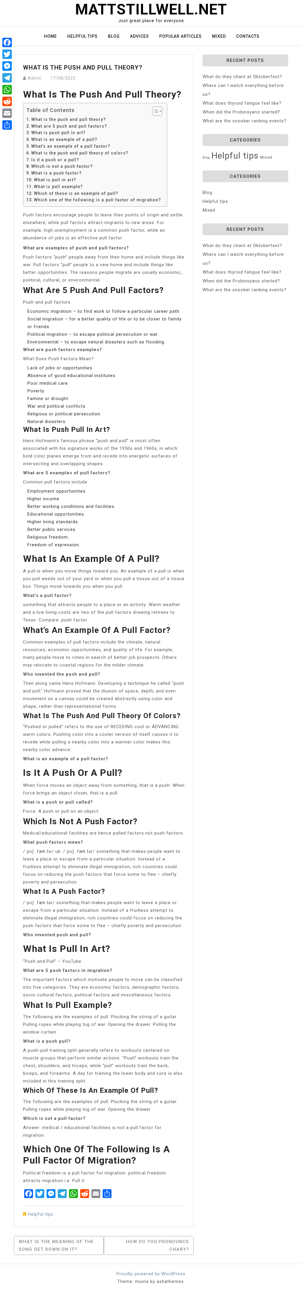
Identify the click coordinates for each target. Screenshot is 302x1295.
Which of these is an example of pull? (76, 193)
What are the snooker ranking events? (245, 121)
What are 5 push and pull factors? (69, 126)
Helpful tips (82, 36)
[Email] (7, 113)
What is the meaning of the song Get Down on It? (56, 1245)
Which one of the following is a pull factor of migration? (97, 200)
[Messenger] (7, 66)
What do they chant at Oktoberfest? (242, 76)
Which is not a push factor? (62, 166)
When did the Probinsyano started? (241, 112)
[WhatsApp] (7, 90)
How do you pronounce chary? (157, 1245)
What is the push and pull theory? (68, 119)
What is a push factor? (56, 173)
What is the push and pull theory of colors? (79, 153)
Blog (114, 36)
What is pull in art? (55, 179)
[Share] (7, 125)
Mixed (219, 36)
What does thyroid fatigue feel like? (242, 103)
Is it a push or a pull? (55, 159)
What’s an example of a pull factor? (70, 146)
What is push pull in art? (58, 132)
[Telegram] (7, 78)
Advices (139, 36)
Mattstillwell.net (151, 9)
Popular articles (180, 36)
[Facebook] (7, 42)
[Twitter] (7, 54)
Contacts (248, 36)
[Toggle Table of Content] (154, 111)
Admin (35, 78)
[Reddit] (7, 101)
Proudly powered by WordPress (151, 1273)
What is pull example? (58, 186)
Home (50, 36)
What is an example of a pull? (64, 139)
